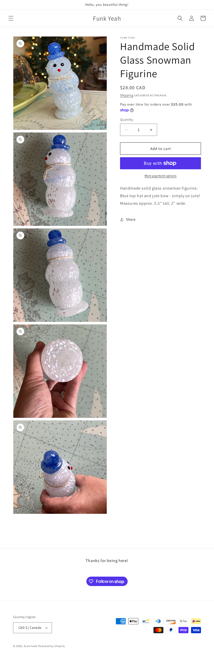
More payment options (161, 176)
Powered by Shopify (51, 646)
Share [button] (131, 219)
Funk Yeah (30, 646)
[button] (11, 18)
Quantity (126, 119)
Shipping (126, 95)
